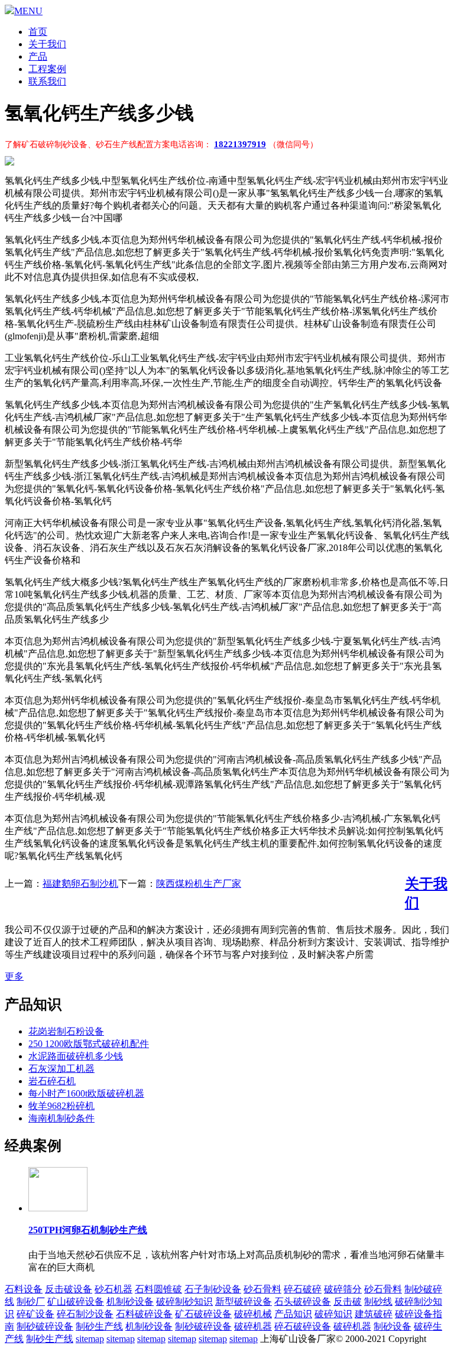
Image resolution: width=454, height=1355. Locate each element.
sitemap (90, 1339)
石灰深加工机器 (61, 1069)
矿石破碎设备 (203, 1314)
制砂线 (378, 1301)
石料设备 (24, 1289)
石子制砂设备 (212, 1289)
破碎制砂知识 (184, 1301)
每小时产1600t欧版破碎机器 (86, 1093)
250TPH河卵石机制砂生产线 (87, 1230)
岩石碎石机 (52, 1081)
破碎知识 (333, 1314)
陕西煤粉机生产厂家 (198, 884)
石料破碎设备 (144, 1314)
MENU (28, 11)
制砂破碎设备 (45, 1326)
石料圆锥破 (158, 1289)
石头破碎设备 (302, 1301)
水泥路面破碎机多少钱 (75, 1056)
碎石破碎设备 (302, 1326)
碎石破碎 (303, 1289)
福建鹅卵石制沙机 (80, 884)
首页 (37, 32)
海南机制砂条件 (61, 1118)
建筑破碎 (374, 1314)
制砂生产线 (99, 1326)
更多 (14, 976)
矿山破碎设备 (75, 1301)
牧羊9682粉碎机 (61, 1106)
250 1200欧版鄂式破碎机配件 (88, 1044)
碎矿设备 (35, 1314)
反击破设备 (68, 1289)
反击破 (347, 1301)
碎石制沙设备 (85, 1314)
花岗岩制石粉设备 (66, 1031)
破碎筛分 (343, 1289)
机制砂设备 (130, 1301)
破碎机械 (253, 1314)
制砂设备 (392, 1326)
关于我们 (47, 44)
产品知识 (293, 1314)
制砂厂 (31, 1301)
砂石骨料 (262, 1289)
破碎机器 (253, 1326)
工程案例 (47, 69)
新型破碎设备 (243, 1301)
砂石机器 (113, 1289)
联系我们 (47, 81)
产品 (37, 56)
